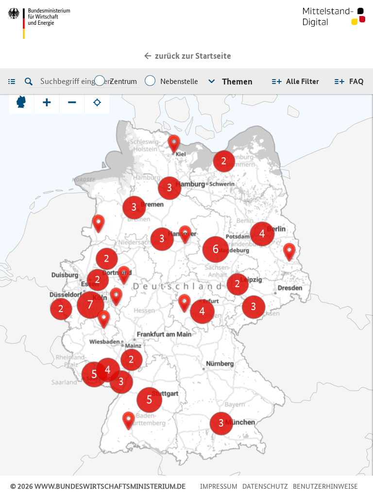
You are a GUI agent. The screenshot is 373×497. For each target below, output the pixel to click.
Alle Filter (302, 81)
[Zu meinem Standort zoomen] (97, 102)
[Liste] (14, 81)
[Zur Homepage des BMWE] (95, 23)
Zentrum (123, 81)
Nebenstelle (179, 81)
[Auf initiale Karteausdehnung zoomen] (21, 102)
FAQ (356, 81)
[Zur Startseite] (334, 23)
